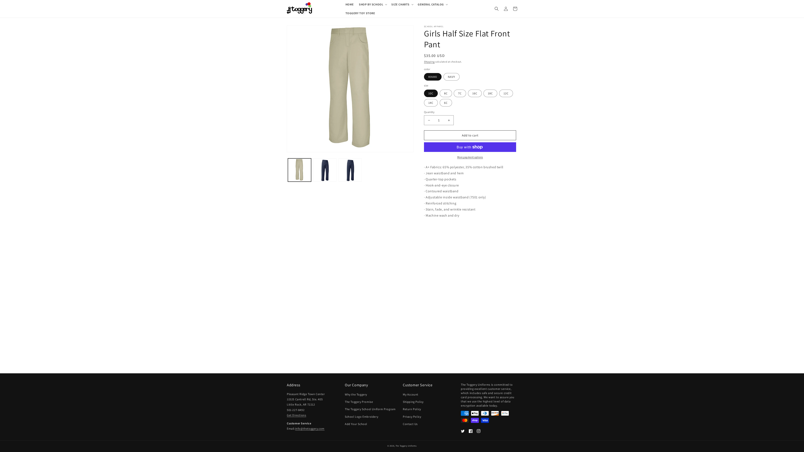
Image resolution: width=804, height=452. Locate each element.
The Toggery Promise (359, 402)
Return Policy (412, 409)
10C (430, 93)
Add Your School (356, 424)
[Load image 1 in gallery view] (299, 170)
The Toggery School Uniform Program (370, 409)
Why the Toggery (356, 394)
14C (430, 103)
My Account (410, 394)
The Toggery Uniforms (406, 445)
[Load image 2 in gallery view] (324, 170)
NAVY (451, 77)
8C (446, 93)
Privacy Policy (412, 417)
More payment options (470, 157)
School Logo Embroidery (361, 417)
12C (506, 93)
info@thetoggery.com (310, 428)
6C (446, 103)
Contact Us (410, 424)
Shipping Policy (413, 402)
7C (460, 93)
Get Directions (296, 415)
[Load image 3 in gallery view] (350, 170)
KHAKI (432, 77)
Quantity (429, 112)
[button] (372, 4)
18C (490, 93)
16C (474, 93)
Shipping (429, 61)
